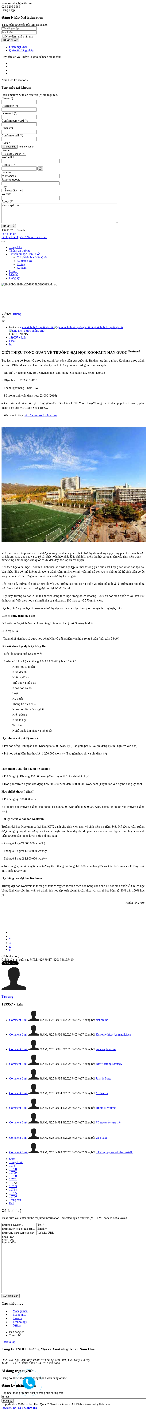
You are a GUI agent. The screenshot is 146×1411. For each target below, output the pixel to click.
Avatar (6, 142)
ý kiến (17, 337)
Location (7, 172)
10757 (13, 1165)
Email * (42, 1228)
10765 (13, 1193)
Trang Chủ (15, 247)
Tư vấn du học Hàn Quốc (24, 254)
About (7, 201)
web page (101, 1137)
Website (6, 194)
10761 (13, 1179)
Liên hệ (13, 274)
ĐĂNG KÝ (8, 226)
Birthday (9, 164)
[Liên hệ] (28, 1385)
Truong (17, 314)
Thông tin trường (19, 250)
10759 (13, 1172)
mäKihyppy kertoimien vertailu (114, 1152)
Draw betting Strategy (109, 1063)
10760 (13, 1176)
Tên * (40, 1224)
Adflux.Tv (102, 1093)
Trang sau (15, 1199)
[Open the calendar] (40, 168)
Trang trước (16, 1162)
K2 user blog (24, 260)
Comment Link (18, 1019)
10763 (13, 1186)
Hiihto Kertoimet (106, 1107)
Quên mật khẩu (18, 47)
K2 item (21, 267)
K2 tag (21, 264)
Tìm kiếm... (8, 230)
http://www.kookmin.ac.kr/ (41, 415)
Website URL (45, 1232)
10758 (13, 1169)
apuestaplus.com (106, 1049)
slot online (102, 1019)
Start (12, 1158)
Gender (6, 150)
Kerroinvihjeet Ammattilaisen (113, 1034)
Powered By (19, 1407)
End (11, 1203)
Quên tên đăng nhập (21, 50)
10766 (13, 1196)
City (4, 187)
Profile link (8, 157)
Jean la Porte (103, 1078)
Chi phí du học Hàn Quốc (32, 257)
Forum (13, 271)
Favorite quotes (11, 179)
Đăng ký (14, 278)
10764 (13, 1189)
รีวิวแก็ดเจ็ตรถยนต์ (108, 1122)
